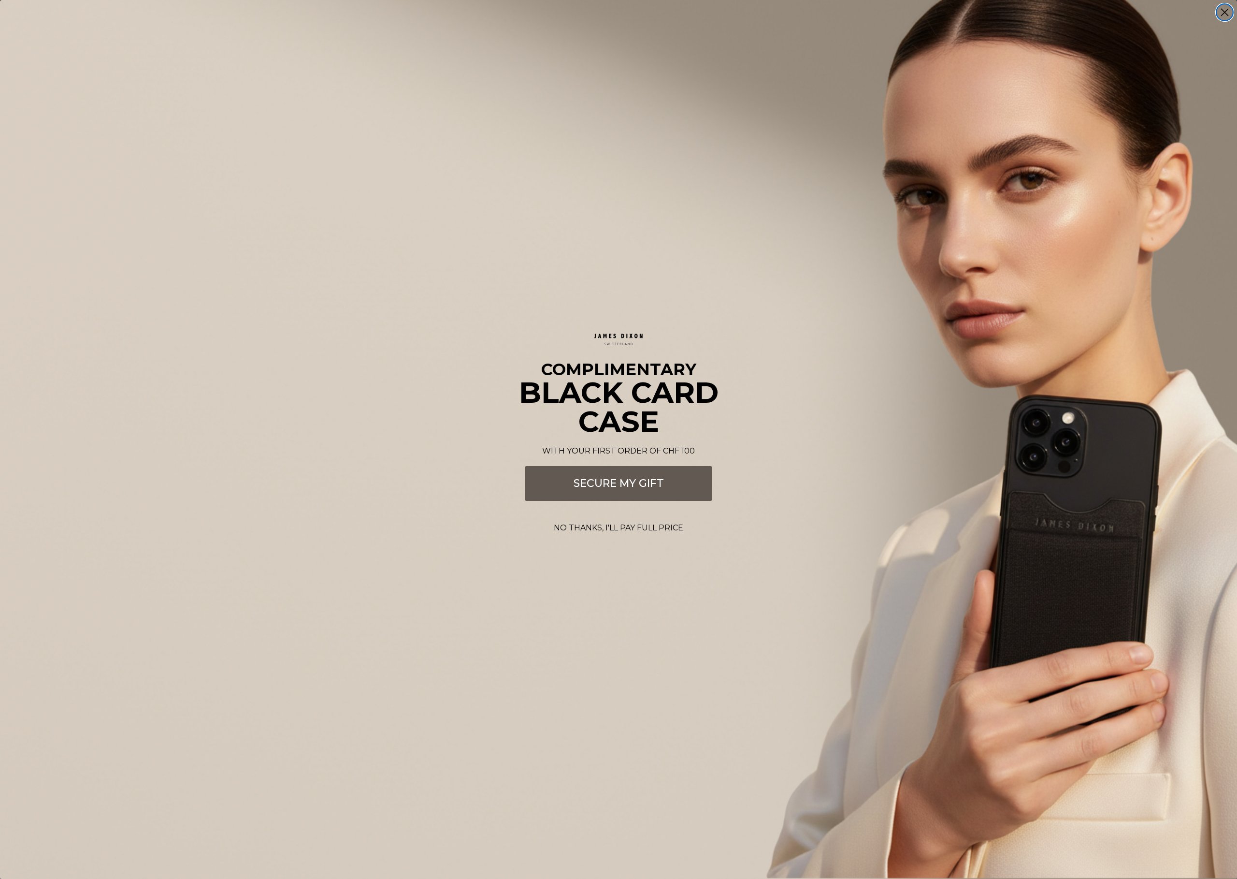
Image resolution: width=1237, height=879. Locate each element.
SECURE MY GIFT (619, 483)
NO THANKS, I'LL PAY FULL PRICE (618, 527)
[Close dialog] (1224, 12)
